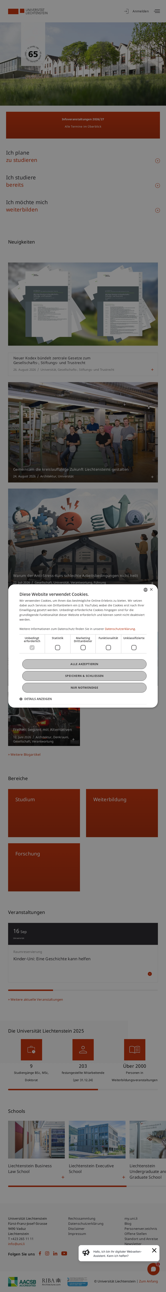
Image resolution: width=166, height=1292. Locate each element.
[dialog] (83, 646)
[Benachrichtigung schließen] (154, 1250)
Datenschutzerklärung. (120, 629)
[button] (35, 699)
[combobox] (146, 590)
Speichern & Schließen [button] (84, 676)
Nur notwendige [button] (84, 687)
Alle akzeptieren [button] (84, 664)
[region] (121, 1253)
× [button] (151, 589)
